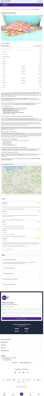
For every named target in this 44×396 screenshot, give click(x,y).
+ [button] (3, 167)
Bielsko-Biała (5, 54)
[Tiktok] (27, 372)
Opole (4, 70)
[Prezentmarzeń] (5, 5)
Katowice (4, 63)
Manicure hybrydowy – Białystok (18, 208)
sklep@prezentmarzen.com (25, 362)
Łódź (4, 87)
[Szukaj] (41, 49)
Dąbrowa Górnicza (6, 56)
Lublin (4, 68)
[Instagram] (19, 372)
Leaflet (31, 193)
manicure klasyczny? (27, 158)
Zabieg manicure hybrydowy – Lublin (18, 236)
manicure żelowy (19, 158)
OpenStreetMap (35, 193)
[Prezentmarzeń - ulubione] (40, 5)
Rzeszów (4, 75)
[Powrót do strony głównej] (1, 9)
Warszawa (4, 82)
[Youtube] (23, 372)
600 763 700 (14, 362)
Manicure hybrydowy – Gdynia (17, 219)
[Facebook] (15, 372)
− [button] (3, 169)
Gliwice (4, 61)
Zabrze (4, 85)
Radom (4, 73)
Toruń (4, 80)
